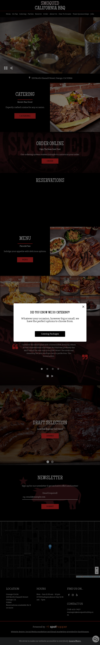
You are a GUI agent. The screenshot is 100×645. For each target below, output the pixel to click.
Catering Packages (50, 334)
